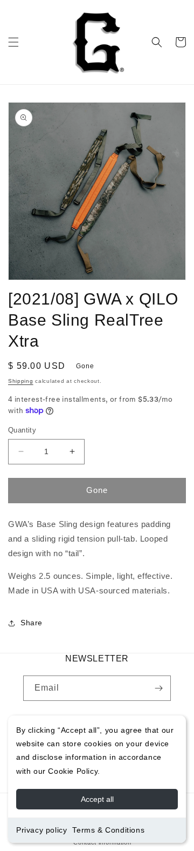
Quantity (22, 430)
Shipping (20, 381)
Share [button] (31, 622)
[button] (13, 42)
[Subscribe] (158, 688)
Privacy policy (41, 830)
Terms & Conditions (108, 830)
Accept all (97, 799)
